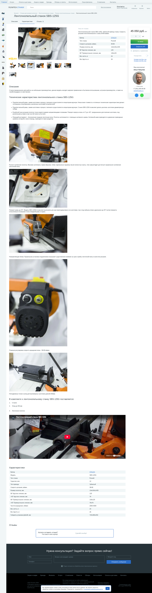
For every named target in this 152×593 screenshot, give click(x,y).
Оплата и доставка (25, 2)
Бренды (49, 2)
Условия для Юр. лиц (140, 61)
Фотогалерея (73, 2)
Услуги (12, 2)
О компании (101, 2)
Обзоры (87, 575)
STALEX (113, 38)
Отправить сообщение (118, 562)
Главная (4, 2)
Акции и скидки (39, 2)
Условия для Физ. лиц (140, 59)
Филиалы (52, 575)
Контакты (113, 2)
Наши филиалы (87, 2)
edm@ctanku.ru (138, 91)
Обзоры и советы (60, 2)
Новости (79, 575)
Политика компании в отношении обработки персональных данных (104, 584)
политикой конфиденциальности (93, 589)
